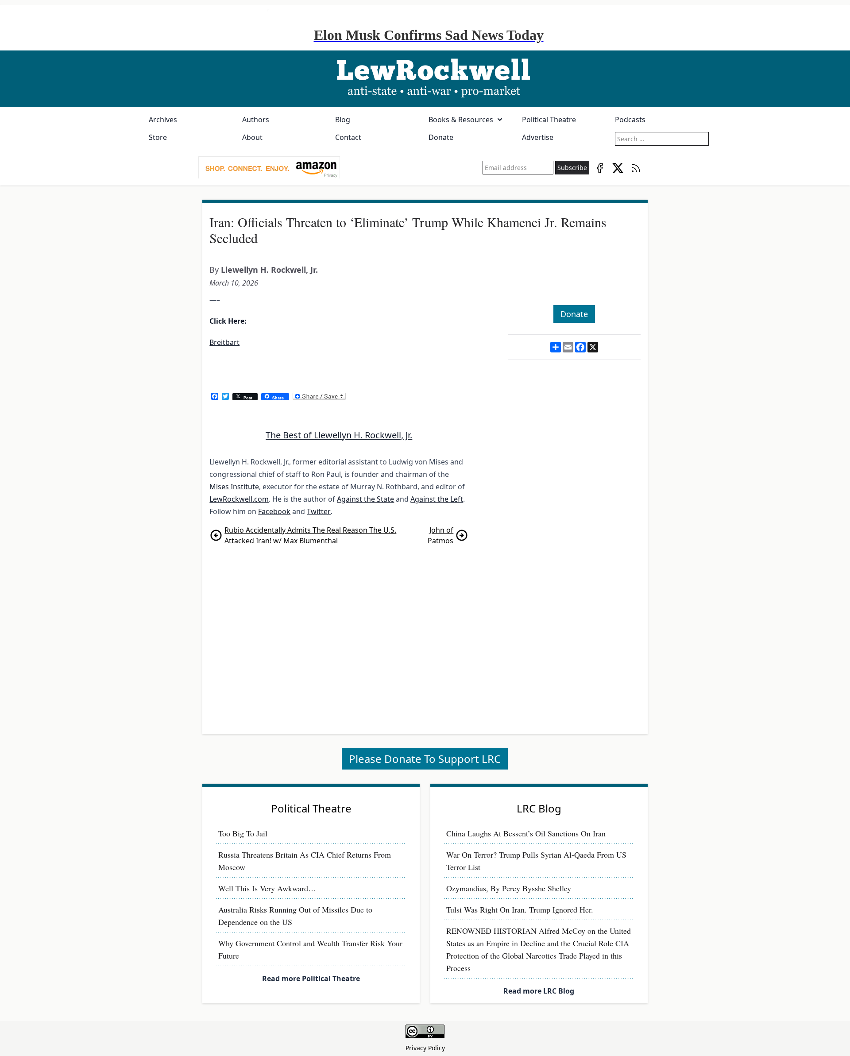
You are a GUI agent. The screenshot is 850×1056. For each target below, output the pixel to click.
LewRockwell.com (239, 499)
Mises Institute (234, 486)
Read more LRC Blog (538, 991)
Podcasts (630, 119)
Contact (348, 137)
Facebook (274, 511)
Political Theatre (549, 119)
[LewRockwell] (425, 78)
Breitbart (224, 342)
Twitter (319, 511)
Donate (441, 137)
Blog (342, 119)
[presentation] (269, 168)
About (252, 137)
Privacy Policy (425, 1048)
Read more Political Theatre (311, 978)
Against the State (365, 499)
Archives (163, 119)
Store (158, 137)
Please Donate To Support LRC (425, 758)
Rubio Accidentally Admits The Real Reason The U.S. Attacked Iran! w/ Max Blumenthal (310, 535)
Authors (255, 119)
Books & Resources (461, 119)
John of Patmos (440, 535)
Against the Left (436, 499)
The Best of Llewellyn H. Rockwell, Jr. (339, 435)
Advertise (537, 137)
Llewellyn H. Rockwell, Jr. (269, 269)
